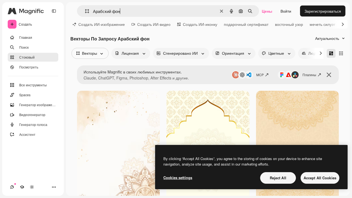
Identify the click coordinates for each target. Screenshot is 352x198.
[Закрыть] (329, 75)
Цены (267, 11)
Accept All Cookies (320, 177)
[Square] (341, 53)
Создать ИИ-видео (153, 24)
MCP (260, 74)
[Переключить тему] (32, 187)
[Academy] (22, 187)
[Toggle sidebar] (54, 11)
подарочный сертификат (246, 24)
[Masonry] (331, 53)
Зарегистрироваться (322, 11)
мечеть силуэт (322, 24)
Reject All (278, 177)
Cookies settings (177, 177)
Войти (285, 11)
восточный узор (289, 24)
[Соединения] (12, 187)
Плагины (309, 74)
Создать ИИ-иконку (200, 24)
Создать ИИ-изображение (101, 24)
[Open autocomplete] (84, 11)
